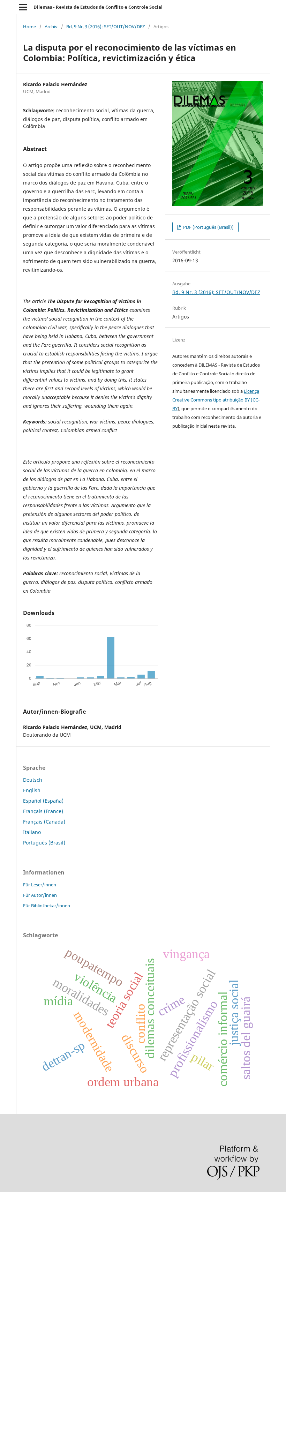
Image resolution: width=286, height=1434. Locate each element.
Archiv (51, 26)
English (31, 790)
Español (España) (43, 800)
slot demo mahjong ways (29, 1200)
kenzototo (11, 1235)
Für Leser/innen (39, 884)
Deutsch (32, 779)
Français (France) (43, 811)
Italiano (32, 832)
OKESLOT (11, 1224)
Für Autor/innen (40, 895)
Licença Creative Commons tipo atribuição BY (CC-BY (215, 400)
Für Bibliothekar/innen (46, 905)
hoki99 (7, 1378)
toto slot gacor (16, 1354)
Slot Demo (12, 1295)
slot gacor (11, 1259)
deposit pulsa (16, 1271)
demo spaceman (19, 1366)
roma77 (9, 1330)
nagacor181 (14, 1318)
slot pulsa (11, 1307)
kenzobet (10, 1212)
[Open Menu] (23, 7)
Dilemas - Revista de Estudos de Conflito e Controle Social (98, 7)
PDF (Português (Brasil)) (208, 227)
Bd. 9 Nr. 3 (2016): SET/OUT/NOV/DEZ (105, 26)
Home (29, 26)
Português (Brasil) (44, 842)
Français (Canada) (44, 821)
